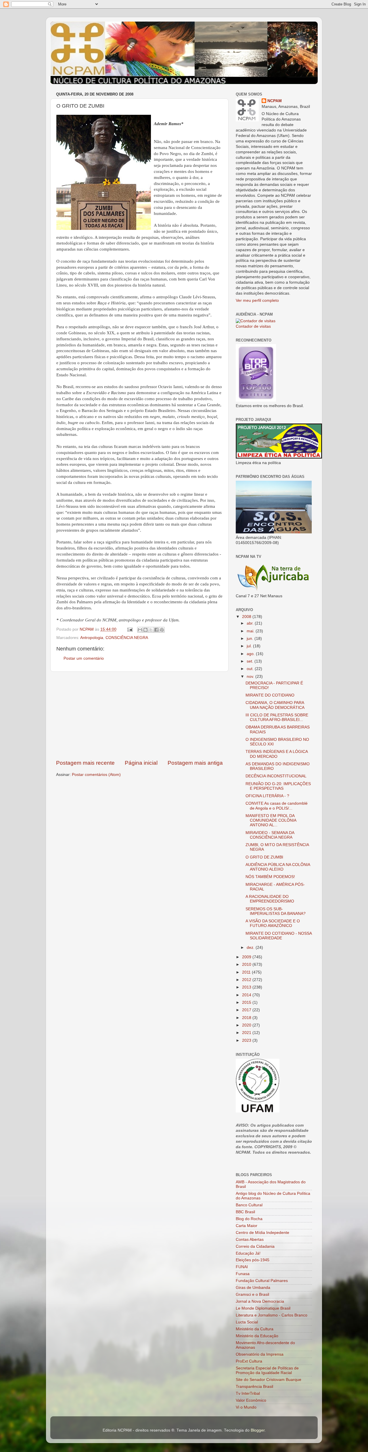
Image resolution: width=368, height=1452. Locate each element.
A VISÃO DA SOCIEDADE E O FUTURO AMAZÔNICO (273, 923)
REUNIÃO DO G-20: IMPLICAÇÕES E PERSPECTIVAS (278, 786)
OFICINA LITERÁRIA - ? (267, 796)
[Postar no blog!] (145, 630)
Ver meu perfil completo (257, 300)
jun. (250, 638)
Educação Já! (248, 1253)
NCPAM (274, 101)
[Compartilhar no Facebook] (156, 630)
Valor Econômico (251, 1400)
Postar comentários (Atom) (96, 774)
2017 (247, 1010)
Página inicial (141, 763)
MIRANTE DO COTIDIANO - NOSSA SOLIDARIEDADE (279, 935)
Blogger (257, 1430)
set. (250, 661)
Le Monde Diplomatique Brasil (263, 1308)
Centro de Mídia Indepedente (262, 1232)
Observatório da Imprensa (259, 1354)
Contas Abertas (250, 1239)
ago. (251, 654)
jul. (250, 646)
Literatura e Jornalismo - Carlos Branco (271, 1315)
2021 (247, 1033)
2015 (247, 1002)
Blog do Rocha (249, 1219)
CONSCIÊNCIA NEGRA (127, 638)
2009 (247, 957)
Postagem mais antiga (195, 763)
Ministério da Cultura (254, 1329)
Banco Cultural (249, 1205)
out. (251, 669)
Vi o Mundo (246, 1407)
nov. (251, 676)
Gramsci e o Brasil (252, 1294)
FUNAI (242, 1267)
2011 (247, 972)
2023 (247, 1040)
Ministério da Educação (257, 1336)
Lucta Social (247, 1322)
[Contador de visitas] (255, 321)
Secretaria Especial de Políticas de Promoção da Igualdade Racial (267, 1370)
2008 (247, 617)
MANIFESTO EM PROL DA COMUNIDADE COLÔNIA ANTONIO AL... (271, 820)
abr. (251, 623)
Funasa (243, 1274)
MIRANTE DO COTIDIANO (270, 695)
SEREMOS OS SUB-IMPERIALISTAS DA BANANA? (276, 911)
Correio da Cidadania (255, 1246)
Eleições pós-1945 (252, 1260)
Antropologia (91, 638)
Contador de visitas (253, 326)
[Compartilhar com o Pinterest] (162, 630)
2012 (247, 980)
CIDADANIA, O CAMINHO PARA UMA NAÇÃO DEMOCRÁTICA (275, 705)
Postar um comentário (84, 658)
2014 (247, 995)
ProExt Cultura (249, 1361)
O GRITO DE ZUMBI (264, 857)
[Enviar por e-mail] (140, 630)
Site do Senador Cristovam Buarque (268, 1379)
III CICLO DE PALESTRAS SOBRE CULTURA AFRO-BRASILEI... (277, 717)
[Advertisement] (139, 715)
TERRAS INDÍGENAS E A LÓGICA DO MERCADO (277, 753)
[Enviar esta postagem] (129, 629)
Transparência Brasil (254, 1386)
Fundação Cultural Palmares (262, 1281)
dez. (251, 947)
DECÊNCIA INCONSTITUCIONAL (276, 776)
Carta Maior (246, 1226)
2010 (247, 964)
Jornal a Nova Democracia (260, 1301)
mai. (251, 631)
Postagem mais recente (85, 763)
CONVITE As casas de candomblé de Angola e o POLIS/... (277, 805)
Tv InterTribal (248, 1393)
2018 (247, 1018)
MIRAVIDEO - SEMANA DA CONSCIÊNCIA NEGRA (270, 835)
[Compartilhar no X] (151, 630)
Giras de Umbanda (253, 1287)
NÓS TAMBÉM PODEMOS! (270, 877)
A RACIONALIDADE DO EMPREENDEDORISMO (270, 898)
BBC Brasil (245, 1212)
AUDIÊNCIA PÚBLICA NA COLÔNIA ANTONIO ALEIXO (278, 867)
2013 (247, 987)
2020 (247, 1025)
